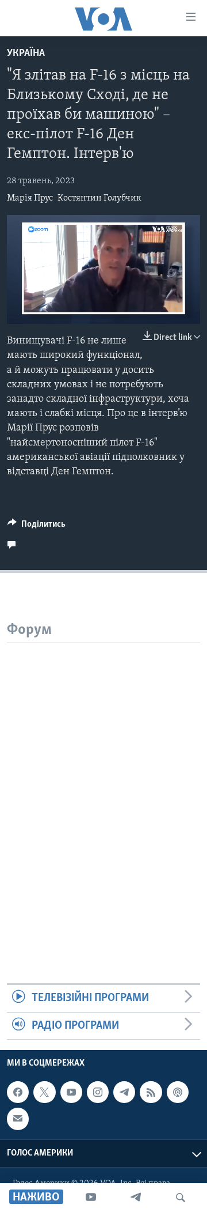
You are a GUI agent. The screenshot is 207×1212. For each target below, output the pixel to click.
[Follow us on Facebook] (18, 1092)
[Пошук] (180, 1197)
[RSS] (151, 1092)
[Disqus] (103, 787)
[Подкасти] (178, 1092)
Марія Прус (30, 198)
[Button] (36, 527)
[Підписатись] (18, 1119)
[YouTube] (91, 1197)
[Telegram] (136, 1197)
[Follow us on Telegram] (124, 1092)
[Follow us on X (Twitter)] (44, 1092)
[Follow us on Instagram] (98, 1092)
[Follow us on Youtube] (71, 1092)
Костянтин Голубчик (99, 198)
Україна (26, 53)
